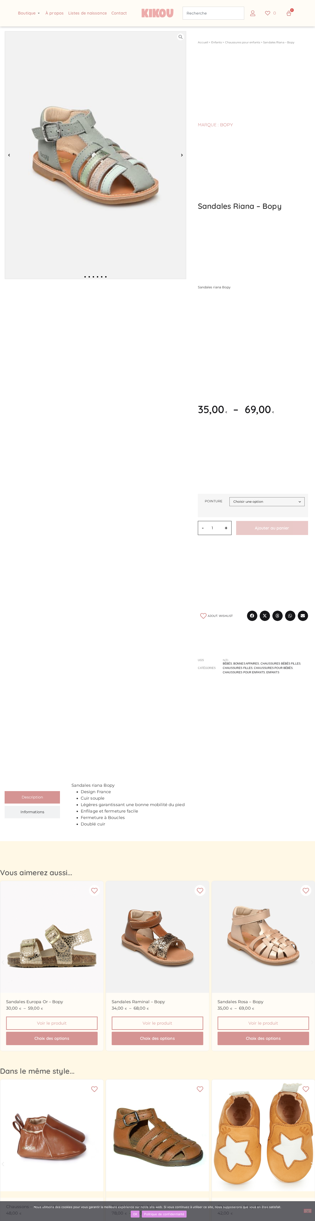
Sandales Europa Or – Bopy (34, 1001)
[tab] (32, 797)
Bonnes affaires (246, 663)
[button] (29, 13)
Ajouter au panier (272, 528)
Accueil (203, 42)
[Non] (308, 1211)
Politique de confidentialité (164, 1214)
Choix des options (51, 1038)
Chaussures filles (238, 668)
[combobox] (213, 13)
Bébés (227, 663)
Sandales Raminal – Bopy (138, 1001)
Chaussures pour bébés (273, 668)
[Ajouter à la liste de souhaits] (94, 890)
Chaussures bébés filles (280, 663)
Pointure (213, 501)
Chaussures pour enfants (242, 42)
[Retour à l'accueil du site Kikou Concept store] (157, 13)
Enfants (216, 42)
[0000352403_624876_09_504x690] (95, 155)
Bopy (226, 124)
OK (135, 1214)
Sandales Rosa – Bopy (240, 1001)
